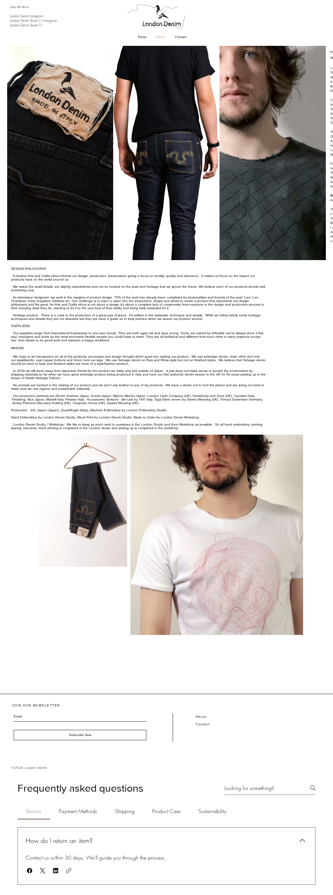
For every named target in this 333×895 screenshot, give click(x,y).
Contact (203, 724)
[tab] (34, 811)
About (201, 716)
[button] (29, 871)
